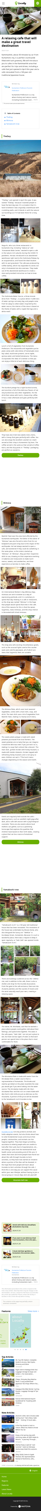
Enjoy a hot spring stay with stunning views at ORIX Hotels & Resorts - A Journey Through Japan (27, 1438)
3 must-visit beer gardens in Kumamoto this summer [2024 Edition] (23, 1252)
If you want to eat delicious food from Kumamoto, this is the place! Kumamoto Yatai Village (25, 1239)
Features (5, 1485)
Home (4, 1476)
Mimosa (9, 120)
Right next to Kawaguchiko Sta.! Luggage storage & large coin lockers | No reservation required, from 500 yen (27, 1373)
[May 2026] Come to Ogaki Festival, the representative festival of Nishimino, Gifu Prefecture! (25, 1457)
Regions (5, 1481)
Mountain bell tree (20, 1180)
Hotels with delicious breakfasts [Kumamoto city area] (24, 1226)
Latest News (6, 1489)
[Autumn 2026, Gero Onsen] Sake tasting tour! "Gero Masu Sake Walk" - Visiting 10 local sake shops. (27, 1419)
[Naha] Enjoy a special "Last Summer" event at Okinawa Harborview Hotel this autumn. (26, 1447)
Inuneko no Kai (7, 1132)
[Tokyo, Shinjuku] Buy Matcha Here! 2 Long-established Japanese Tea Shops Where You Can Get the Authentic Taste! (27, 1382)
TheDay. (9, 117)
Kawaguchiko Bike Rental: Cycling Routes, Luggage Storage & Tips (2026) (27, 1391)
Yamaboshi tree (12, 124)
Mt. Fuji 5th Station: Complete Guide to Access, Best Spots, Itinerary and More (26, 1362)
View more (33, 1311)
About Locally (7, 1493)
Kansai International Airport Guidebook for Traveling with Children (26, 1401)
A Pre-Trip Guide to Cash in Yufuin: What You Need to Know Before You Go (27, 1427)
